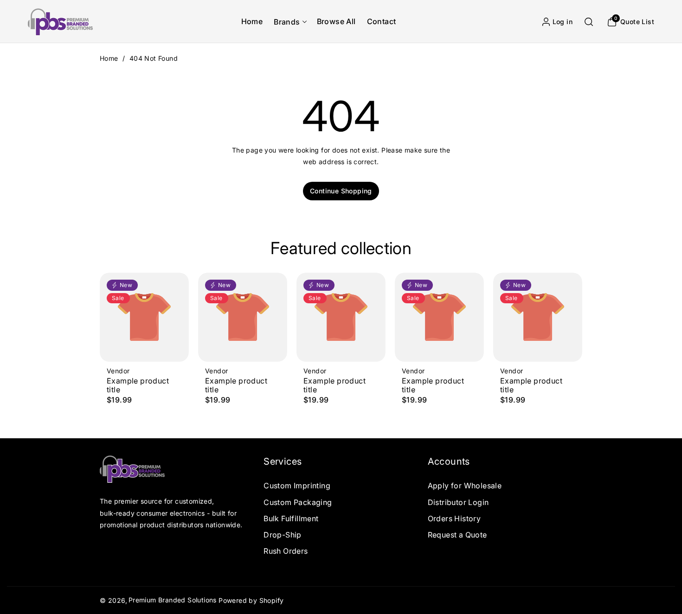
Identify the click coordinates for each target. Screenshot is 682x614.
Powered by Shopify (251, 600)
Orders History (454, 518)
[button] (289, 21)
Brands (287, 21)
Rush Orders (286, 551)
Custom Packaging (298, 502)
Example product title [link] (138, 385)
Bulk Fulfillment (291, 518)
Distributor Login (458, 502)
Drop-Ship (283, 534)
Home (109, 58)
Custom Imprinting (297, 485)
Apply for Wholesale (465, 485)
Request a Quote (457, 534)
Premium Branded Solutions (173, 600)
